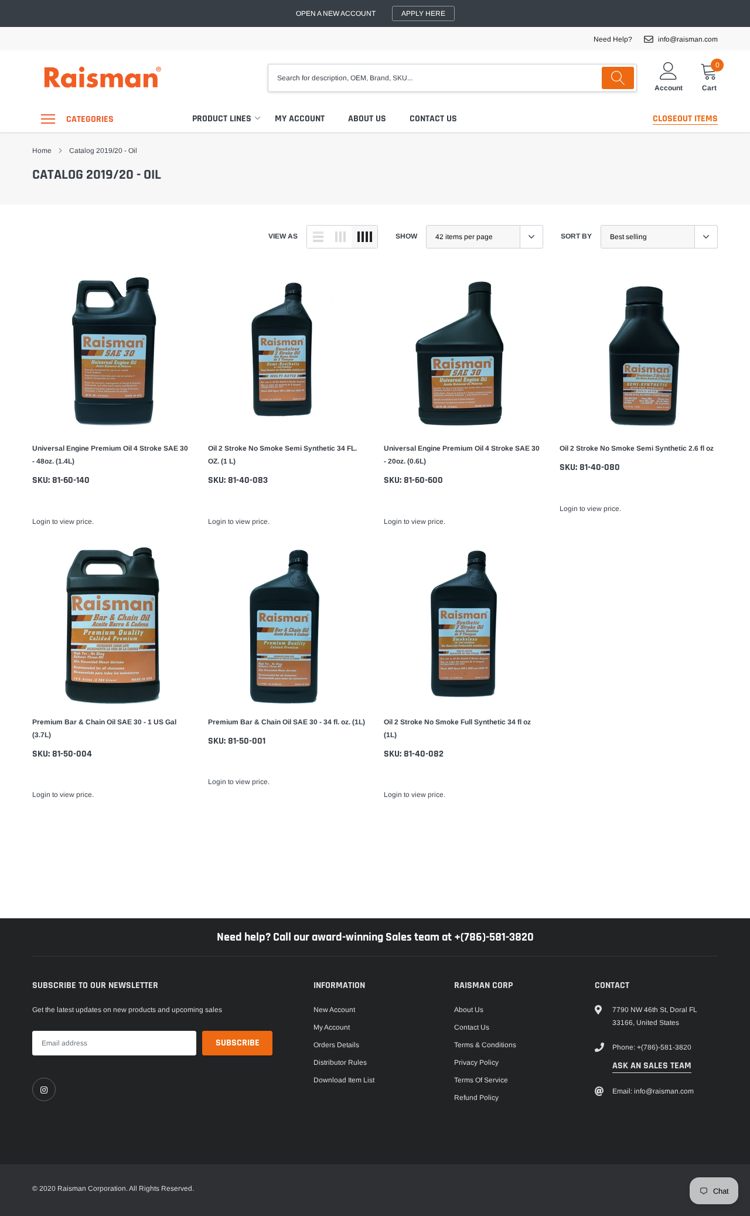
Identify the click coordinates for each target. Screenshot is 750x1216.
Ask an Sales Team (651, 1066)
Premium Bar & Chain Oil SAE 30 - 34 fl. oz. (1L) (286, 722)
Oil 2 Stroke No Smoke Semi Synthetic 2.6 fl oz (637, 448)
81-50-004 (72, 754)
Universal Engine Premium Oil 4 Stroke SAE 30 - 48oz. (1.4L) (110, 454)
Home (42, 151)
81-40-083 (248, 480)
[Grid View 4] (364, 237)
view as (283, 236)
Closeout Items (685, 119)
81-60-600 (423, 480)
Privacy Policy (476, 1062)
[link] (111, 351)
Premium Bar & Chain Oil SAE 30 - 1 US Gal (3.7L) (104, 728)
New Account (334, 1010)
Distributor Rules (340, 1062)
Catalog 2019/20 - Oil (103, 151)
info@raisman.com (688, 39)
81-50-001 (246, 741)
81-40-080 (599, 467)
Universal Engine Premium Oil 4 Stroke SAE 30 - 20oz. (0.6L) (462, 454)
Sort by (576, 236)
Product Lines (221, 119)
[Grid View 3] (340, 237)
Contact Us (433, 119)
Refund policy (476, 1098)
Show (406, 236)
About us (367, 119)
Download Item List (343, 1080)
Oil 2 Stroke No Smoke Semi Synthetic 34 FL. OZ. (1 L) (282, 454)
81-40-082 (424, 754)
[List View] (318, 237)
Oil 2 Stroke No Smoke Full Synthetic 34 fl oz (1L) (457, 728)
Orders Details (336, 1045)
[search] (618, 78)
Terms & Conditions (485, 1045)
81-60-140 (71, 480)
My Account (300, 119)
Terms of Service (481, 1080)
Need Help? (613, 39)
